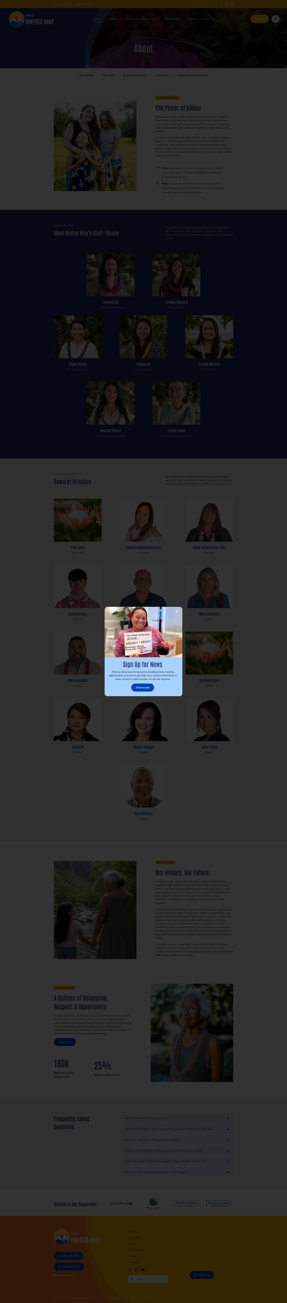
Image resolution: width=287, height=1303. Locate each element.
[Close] (176, 611)
